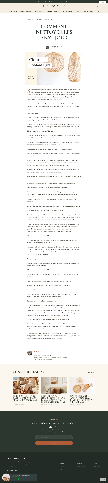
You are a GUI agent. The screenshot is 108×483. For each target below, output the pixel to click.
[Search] (7, 6)
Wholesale (78, 11)
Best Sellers (63, 472)
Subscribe (54, 443)
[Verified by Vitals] (18, 479)
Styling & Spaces (81, 466)
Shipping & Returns (96, 466)
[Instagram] (8, 470)
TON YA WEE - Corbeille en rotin (19, 477)
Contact (94, 469)
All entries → (91, 372)
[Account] (97, 6)
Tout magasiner (13, 11)
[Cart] (100, 6)
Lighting (62, 463)
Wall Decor (63, 466)
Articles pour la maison (53, 11)
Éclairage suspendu (25, 11)
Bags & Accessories (65, 469)
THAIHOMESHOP (54, 6)
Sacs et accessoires (67, 11)
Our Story (94, 463)
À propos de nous (89, 11)
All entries (79, 463)
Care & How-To (81, 469)
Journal (33, 19)
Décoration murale (39, 11)
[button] (102, 2)
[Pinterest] (11, 470)
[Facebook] (15, 470)
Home (28, 19)
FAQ (98, 11)
